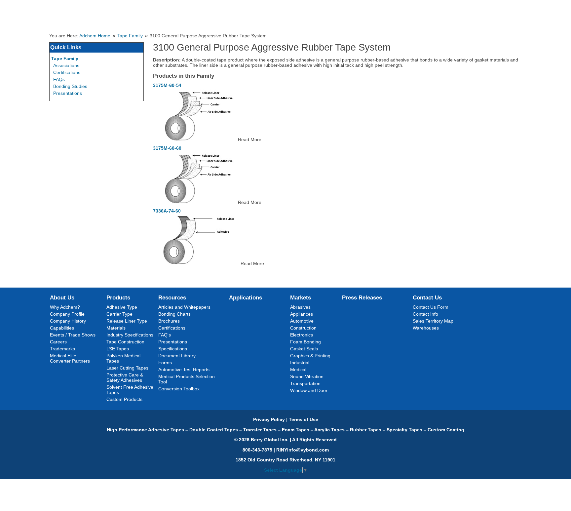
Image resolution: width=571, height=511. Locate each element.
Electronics (301, 334)
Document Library (177, 355)
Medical (298, 369)
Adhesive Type (121, 307)
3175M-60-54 (167, 85)
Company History (68, 321)
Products (118, 297)
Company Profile (67, 314)
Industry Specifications (129, 334)
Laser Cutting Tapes (127, 368)
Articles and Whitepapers (184, 307)
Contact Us (427, 297)
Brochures (169, 321)
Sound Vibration (307, 376)
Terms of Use (303, 419)
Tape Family (130, 35)
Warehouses (426, 328)
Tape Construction (125, 341)
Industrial (299, 362)
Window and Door (308, 390)
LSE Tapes (117, 348)
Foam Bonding (305, 341)
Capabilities (62, 328)
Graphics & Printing (310, 355)
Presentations (67, 93)
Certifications (66, 72)
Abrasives (300, 307)
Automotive (302, 321)
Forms (165, 362)
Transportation (305, 383)
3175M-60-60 (167, 148)
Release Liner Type (126, 321)
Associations (66, 65)
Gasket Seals (304, 348)
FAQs (59, 79)
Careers (58, 341)
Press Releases (362, 297)
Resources (172, 297)
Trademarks (62, 348)
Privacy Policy (269, 419)
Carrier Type (119, 314)
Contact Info (425, 314)
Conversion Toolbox (179, 388)
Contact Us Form (430, 307)
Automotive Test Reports (183, 369)
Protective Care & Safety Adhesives (124, 377)
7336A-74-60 (167, 211)
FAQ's (164, 334)
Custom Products (124, 399)
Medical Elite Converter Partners (70, 358)
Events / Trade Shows (72, 334)
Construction (303, 328)
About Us (62, 297)
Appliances (301, 314)
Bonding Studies (70, 86)
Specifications (172, 348)
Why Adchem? (65, 307)
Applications (245, 297)
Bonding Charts (174, 314)
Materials (116, 328)
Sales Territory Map (433, 321)
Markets (300, 297)
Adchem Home (94, 35)
